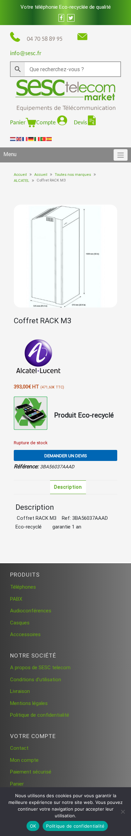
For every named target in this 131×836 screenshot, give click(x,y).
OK (33, 826)
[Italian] (37, 138)
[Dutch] (13, 138)
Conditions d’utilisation (35, 680)
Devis (80, 123)
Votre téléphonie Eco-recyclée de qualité (65, 7)
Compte (46, 123)
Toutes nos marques (73, 174)
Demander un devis (65, 455)
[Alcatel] (39, 357)
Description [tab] (68, 487)
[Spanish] (49, 138)
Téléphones (23, 587)
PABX (16, 599)
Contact (19, 748)
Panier (18, 123)
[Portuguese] (43, 138)
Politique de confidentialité (39, 715)
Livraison (20, 691)
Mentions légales (29, 703)
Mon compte (24, 760)
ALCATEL (21, 180)
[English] (19, 138)
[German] (31, 138)
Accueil (20, 174)
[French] (25, 138)
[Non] (122, 811)
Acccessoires (25, 634)
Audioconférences (30, 611)
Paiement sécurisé (30, 772)
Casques (20, 623)
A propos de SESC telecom (40, 668)
